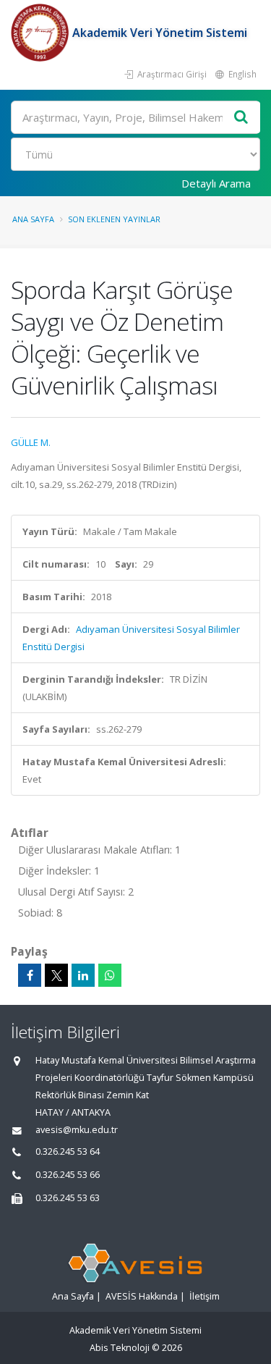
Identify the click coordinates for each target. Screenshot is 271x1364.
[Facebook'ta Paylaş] (29, 975)
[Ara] (241, 117)
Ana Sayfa (33, 219)
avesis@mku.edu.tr (76, 1130)
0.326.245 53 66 (67, 1175)
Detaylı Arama (216, 183)
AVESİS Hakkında (142, 1296)
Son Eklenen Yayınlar (114, 219)
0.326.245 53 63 (67, 1198)
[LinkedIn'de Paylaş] (83, 975)
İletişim (204, 1296)
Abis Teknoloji (120, 1348)
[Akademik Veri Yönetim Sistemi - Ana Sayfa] (41, 32)
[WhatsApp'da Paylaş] (109, 975)
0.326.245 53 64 (67, 1151)
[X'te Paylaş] (56, 975)
